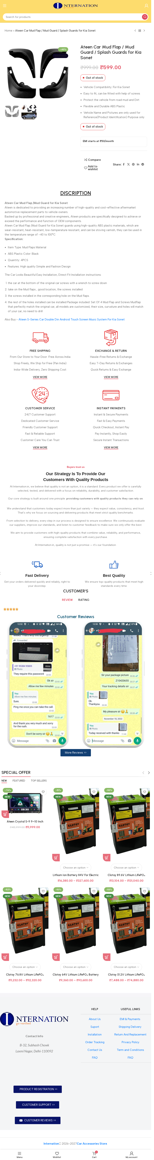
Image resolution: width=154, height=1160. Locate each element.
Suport (95, 1027)
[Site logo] (75, 5)
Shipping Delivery (130, 1027)
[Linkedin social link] (138, 164)
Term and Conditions (130, 1050)
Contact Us (95, 1050)
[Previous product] (135, 31)
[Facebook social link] (124, 164)
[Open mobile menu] (4, 5)
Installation (95, 1034)
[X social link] (128, 164)
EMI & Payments (130, 1019)
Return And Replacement (130, 1034)
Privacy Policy (130, 1042)
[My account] (146, 5)
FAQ (95, 1057)
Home (8, 30)
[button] (8, 73)
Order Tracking (94, 1042)
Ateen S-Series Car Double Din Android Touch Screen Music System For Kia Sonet (72, 319)
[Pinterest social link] (133, 164)
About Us (95, 1019)
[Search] (145, 17)
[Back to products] (139, 31)
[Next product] (144, 31)
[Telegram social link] (142, 164)
